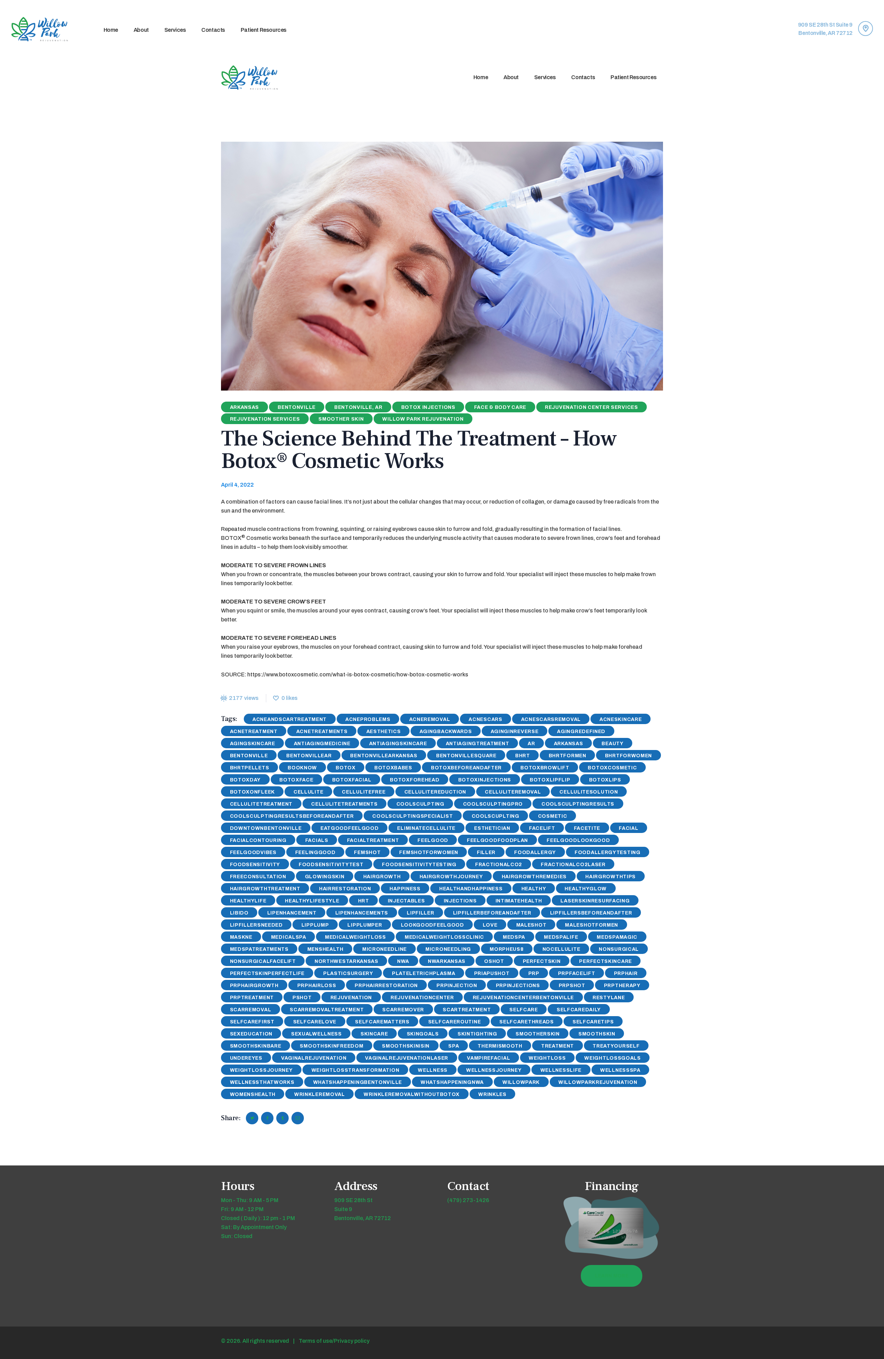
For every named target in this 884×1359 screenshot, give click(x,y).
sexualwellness (316, 1034)
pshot (302, 997)
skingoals (423, 1034)
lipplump (315, 925)
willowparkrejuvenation (597, 1082)
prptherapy (622, 985)
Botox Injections (428, 407)
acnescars (485, 719)
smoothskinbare (255, 1046)
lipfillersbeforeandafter (591, 913)
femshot (367, 852)
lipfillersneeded (256, 925)
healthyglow (586, 888)
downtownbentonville (266, 828)
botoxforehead (414, 779)
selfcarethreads (526, 1021)
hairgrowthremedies (534, 876)
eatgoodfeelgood (349, 828)
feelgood (432, 840)
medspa (514, 937)
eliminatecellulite (426, 828)
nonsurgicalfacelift (263, 961)
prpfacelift (576, 973)
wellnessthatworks (262, 1082)
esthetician (492, 828)
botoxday (245, 779)
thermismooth (500, 1046)
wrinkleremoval (319, 1094)
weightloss (547, 1058)
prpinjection (456, 985)
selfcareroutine (454, 1021)
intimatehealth (519, 900)
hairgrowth (382, 876)
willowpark (521, 1082)
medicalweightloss (355, 937)
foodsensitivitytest (331, 864)
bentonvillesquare (466, 755)
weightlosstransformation (355, 1070)
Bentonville (297, 407)
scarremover (403, 1009)
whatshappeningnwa (452, 1082)
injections (460, 900)
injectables (406, 900)
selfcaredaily (579, 1009)
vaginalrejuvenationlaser (406, 1058)
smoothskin (596, 1034)
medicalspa (288, 937)
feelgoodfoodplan (497, 840)
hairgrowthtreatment (265, 888)
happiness (405, 888)
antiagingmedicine (322, 743)
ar (531, 743)
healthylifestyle (312, 900)
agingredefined (581, 731)
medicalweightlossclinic (444, 937)
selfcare (523, 1009)
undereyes (246, 1058)
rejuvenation (351, 997)
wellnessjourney (494, 1070)
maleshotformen (591, 925)
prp (533, 973)
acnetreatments (322, 731)
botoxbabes (393, 767)
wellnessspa (620, 1070)
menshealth (325, 949)
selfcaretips (593, 1021)
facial (628, 828)
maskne (241, 937)
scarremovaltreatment (327, 1009)
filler (486, 852)
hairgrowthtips (610, 876)
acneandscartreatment (289, 719)
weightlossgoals (612, 1058)
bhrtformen (567, 755)
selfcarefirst (252, 1021)
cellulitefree (363, 792)
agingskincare (252, 743)
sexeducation (251, 1034)
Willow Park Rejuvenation (422, 419)
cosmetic (552, 816)
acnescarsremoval (551, 719)
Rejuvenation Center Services (591, 407)
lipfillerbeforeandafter (492, 913)
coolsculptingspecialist (412, 816)
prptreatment (252, 997)
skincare (374, 1034)
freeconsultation (258, 876)
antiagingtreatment (477, 743)
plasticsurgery (348, 973)
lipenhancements (361, 913)
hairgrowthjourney (451, 876)
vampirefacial (488, 1058)
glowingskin (325, 876)
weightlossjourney (261, 1070)
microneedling (448, 949)
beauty (612, 743)
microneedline (384, 949)
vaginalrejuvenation (313, 1058)
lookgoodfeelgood (432, 925)
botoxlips (605, 779)
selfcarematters (382, 1021)
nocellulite (561, 949)
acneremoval (429, 719)
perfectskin (542, 961)
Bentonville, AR (358, 407)
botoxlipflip (550, 779)
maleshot (531, 925)
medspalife (561, 937)
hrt (363, 900)
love (490, 925)
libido (239, 913)
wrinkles (492, 1094)
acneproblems (367, 719)
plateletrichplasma (423, 973)
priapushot (492, 973)
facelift (542, 828)
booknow (302, 767)
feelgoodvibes (253, 852)
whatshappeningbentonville (357, 1082)
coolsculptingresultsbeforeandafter (292, 816)
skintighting (477, 1034)
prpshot (572, 985)
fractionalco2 (498, 864)
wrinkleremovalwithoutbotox (412, 1094)
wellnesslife (561, 1070)
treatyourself (616, 1046)
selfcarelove (314, 1021)
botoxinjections (484, 779)
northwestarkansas (346, 961)
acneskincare (620, 719)
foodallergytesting (608, 852)
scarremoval (250, 1009)
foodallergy (535, 852)
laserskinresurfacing (595, 900)
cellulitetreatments (344, 804)
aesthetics (383, 731)
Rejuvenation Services (265, 419)
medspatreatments (259, 949)
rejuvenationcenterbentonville (523, 997)
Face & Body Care (500, 407)
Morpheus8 (506, 949)
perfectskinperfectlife (267, 973)
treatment (557, 1046)
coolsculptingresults (577, 804)
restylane (609, 997)
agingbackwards (446, 731)
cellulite (308, 792)
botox (346, 767)
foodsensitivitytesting (419, 864)
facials (316, 840)
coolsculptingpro (493, 804)
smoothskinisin (406, 1046)
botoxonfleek (252, 792)
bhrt (522, 755)
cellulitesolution (588, 792)
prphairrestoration (386, 985)
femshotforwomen (428, 852)
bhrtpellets (249, 767)
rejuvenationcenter (422, 997)
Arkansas (244, 407)
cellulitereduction (435, 792)
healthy (533, 888)
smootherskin (537, 1034)
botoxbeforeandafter (466, 767)
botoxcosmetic (612, 767)
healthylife (248, 900)
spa (453, 1046)
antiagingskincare (398, 743)
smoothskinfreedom (331, 1046)
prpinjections (518, 985)
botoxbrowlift (544, 767)
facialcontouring (258, 840)
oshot (494, 961)
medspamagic (617, 937)
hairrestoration (345, 888)
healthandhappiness (471, 888)
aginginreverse (515, 731)
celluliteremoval (513, 792)
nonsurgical (619, 949)
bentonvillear (309, 755)
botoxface (296, 779)
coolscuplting (495, 816)
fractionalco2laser (573, 864)
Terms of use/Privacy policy (334, 1341)
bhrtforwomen (628, 755)
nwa (403, 961)
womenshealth (253, 1094)
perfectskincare (605, 961)
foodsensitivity (255, 864)
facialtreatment (373, 840)
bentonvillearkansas (383, 755)
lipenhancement (292, 913)
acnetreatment (254, 731)
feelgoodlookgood (578, 840)
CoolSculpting (420, 804)
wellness (433, 1070)
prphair (626, 973)
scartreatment (467, 1009)
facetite (587, 828)
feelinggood (315, 852)
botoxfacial (352, 779)
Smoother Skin (341, 419)
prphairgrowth (254, 985)
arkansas (568, 743)
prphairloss (316, 985)
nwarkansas (446, 961)
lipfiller (420, 913)
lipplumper (364, 925)
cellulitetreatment (261, 804)
